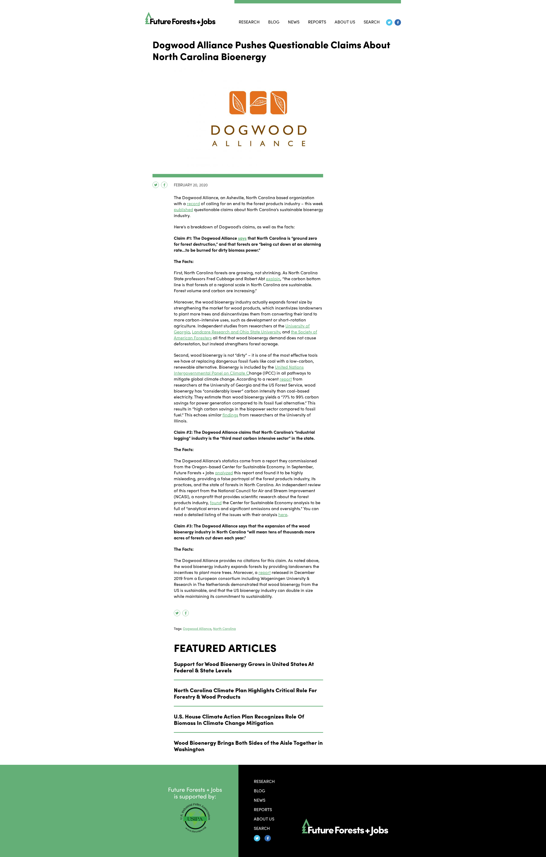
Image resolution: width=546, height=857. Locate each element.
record (193, 203)
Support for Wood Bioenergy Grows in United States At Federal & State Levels (244, 667)
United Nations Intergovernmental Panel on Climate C (239, 370)
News (293, 22)
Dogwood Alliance (197, 628)
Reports (317, 22)
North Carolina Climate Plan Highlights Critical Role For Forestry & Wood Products (245, 693)
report (286, 379)
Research (249, 22)
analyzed (224, 472)
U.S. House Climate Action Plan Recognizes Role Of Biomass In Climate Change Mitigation (239, 719)
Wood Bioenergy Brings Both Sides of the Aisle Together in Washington (248, 745)
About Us (345, 22)
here (282, 514)
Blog (273, 22)
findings (230, 415)
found (216, 502)
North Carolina (224, 628)
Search (372, 22)
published (183, 209)
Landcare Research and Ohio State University (236, 331)
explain (273, 278)
